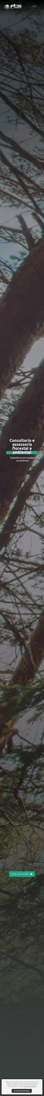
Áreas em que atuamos (21, 874)
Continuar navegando (22, 1091)
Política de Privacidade (29, 1086)
